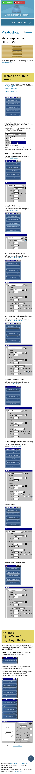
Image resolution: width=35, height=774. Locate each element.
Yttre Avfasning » (16, 257)
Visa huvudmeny (21, 22)
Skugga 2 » (14, 158)
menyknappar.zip (11, 91)
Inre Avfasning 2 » (16, 383)
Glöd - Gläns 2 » (15, 210)
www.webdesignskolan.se (18, 763)
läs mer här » (19, 771)
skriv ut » (29, 32)
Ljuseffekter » (17, 746)
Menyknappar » (7, 63)
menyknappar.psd (11, 89)
